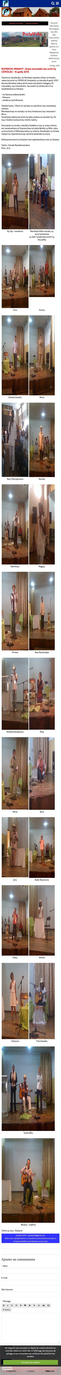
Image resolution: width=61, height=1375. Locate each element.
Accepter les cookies (30, 1362)
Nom (5, 1266)
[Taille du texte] (16, 1305)
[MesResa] (49, 1371)
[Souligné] (12, 1305)
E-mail (4, 1278)
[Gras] (3, 1305)
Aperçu (7, 1310)
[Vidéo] (48, 1305)
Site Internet (7, 1289)
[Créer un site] (11, 1371)
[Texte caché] (38, 1305)
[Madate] (30, 1371)
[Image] (43, 1305)
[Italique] (8, 1305)
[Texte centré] (29, 1305)
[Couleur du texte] (21, 1305)
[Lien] (34, 1305)
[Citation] (25, 1305)
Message (7, 1301)
